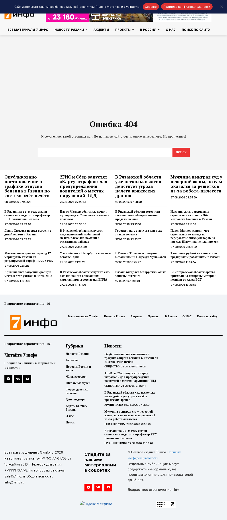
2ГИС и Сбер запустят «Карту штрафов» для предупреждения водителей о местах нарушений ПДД (83, 186)
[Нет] (221, 6)
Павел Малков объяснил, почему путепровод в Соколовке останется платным (85, 215)
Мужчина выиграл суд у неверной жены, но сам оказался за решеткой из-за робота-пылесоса (196, 184)
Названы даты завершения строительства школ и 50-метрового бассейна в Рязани (191, 215)
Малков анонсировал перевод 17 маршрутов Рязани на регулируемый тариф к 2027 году (28, 256)
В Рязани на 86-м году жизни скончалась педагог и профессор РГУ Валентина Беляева (27, 215)
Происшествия (115, 443)
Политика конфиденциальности (186, 6)
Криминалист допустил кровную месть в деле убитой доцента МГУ (28, 273)
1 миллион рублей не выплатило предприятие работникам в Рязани (195, 255)
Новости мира (114, 424)
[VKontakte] (18, 379)
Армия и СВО (113, 404)
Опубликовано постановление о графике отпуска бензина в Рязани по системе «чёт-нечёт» (27, 186)
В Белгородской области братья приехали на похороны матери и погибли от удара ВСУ (193, 275)
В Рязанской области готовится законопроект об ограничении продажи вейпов (137, 215)
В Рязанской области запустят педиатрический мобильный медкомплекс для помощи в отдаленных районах (81, 236)
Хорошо (151, 6)
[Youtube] (27, 379)
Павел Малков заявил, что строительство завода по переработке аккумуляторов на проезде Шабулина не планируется (194, 236)
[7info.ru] (29, 322)
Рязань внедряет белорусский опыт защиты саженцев (140, 273)
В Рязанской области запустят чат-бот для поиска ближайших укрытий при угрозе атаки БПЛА (85, 275)
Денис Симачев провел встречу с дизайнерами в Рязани (27, 232)
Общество (111, 366)
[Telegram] (8, 379)
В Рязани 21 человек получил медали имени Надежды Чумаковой (140, 255)
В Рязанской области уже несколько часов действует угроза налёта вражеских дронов (138, 186)
